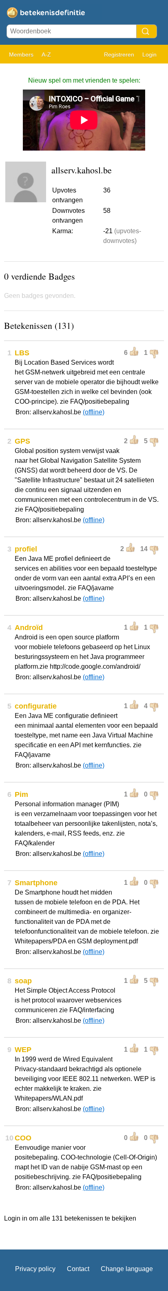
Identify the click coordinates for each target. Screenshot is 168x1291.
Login (149, 54)
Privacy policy (35, 1268)
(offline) (93, 412)
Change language (127, 1268)
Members (21, 54)
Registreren (119, 54)
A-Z (46, 54)
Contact (78, 1268)
